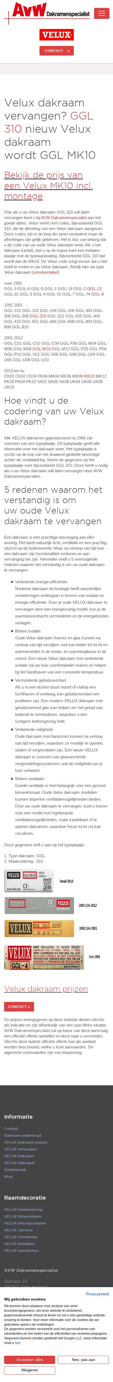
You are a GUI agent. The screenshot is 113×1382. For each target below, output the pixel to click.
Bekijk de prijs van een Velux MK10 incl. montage (48, 185)
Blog (8, 1176)
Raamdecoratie (25, 1198)
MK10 (89, 376)
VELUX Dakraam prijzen (25, 1142)
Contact (11, 1128)
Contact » (19, 1006)
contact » (57, 51)
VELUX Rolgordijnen (22, 1216)
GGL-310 (38, 316)
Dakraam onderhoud (22, 1135)
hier (17, 1343)
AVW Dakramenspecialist (64, 217)
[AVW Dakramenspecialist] (47, 13)
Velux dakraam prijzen (46, 989)
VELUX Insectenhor (21, 1250)
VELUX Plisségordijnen (25, 1223)
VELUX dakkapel (19, 1163)
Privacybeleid (97, 1294)
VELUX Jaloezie (18, 1230)
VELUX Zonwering (20, 1237)
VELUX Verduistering (23, 1209)
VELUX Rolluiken (19, 1244)
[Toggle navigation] (101, 13)
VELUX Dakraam (19, 1156)
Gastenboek (15, 1169)
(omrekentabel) (45, 272)
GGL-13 (94, 288)
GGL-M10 (41, 348)
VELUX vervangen (20, 1149)
